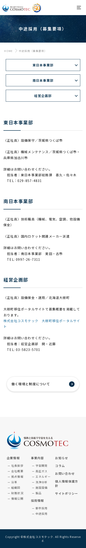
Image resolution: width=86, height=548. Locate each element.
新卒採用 (42, 508)
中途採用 (42, 513)
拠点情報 (17, 476)
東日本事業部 (43, 65)
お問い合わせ (65, 473)
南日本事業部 (43, 80)
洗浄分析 (42, 482)
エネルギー (43, 476)
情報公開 (17, 498)
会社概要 (17, 471)
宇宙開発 (42, 465)
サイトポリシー (66, 493)
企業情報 (13, 458)
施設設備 (42, 487)
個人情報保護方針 (66, 483)
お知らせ (61, 458)
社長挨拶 (17, 465)
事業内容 (37, 458)
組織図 (15, 487)
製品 (39, 493)
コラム (60, 466)
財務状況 (17, 493)
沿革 (14, 482)
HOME (8, 51)
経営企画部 (43, 95)
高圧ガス (42, 471)
